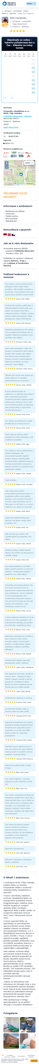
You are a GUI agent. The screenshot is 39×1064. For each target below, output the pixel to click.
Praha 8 (5, 13)
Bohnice (13, 13)
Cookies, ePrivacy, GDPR (9, 1056)
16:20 (33, 88)
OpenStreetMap (21, 183)
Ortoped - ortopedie (13, 11)
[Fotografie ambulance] (11, 1025)
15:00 (33, 72)
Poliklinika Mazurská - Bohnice (17, 116)
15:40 (33, 80)
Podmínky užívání (31, 1056)
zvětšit (27, 163)
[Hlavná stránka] (2, 11)
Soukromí (21, 1056)
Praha (25, 11)
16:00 (33, 84)
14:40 (33, 68)
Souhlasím (34, 1060)
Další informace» (11, 127)
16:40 (33, 92)
